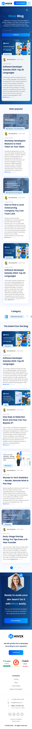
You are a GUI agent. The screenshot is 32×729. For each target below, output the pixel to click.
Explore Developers (16, 689)
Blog (16, 683)
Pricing (16, 679)
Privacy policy (16, 721)
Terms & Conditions (16, 719)
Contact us (15, 652)
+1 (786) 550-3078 (17, 700)
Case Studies (16, 686)
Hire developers (20, 3)
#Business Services (16, 317)
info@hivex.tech (16, 703)
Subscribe (16, 35)
